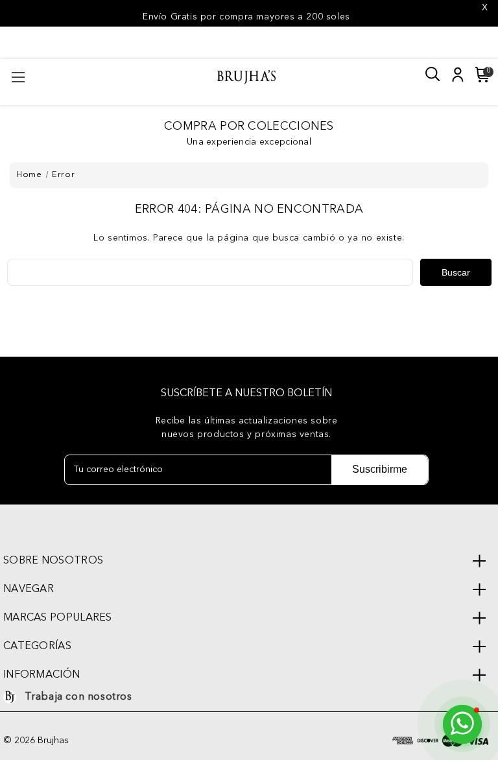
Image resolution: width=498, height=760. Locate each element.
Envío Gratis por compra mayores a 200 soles (246, 16)
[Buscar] (433, 74)
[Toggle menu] (18, 77)
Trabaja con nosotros (78, 697)
